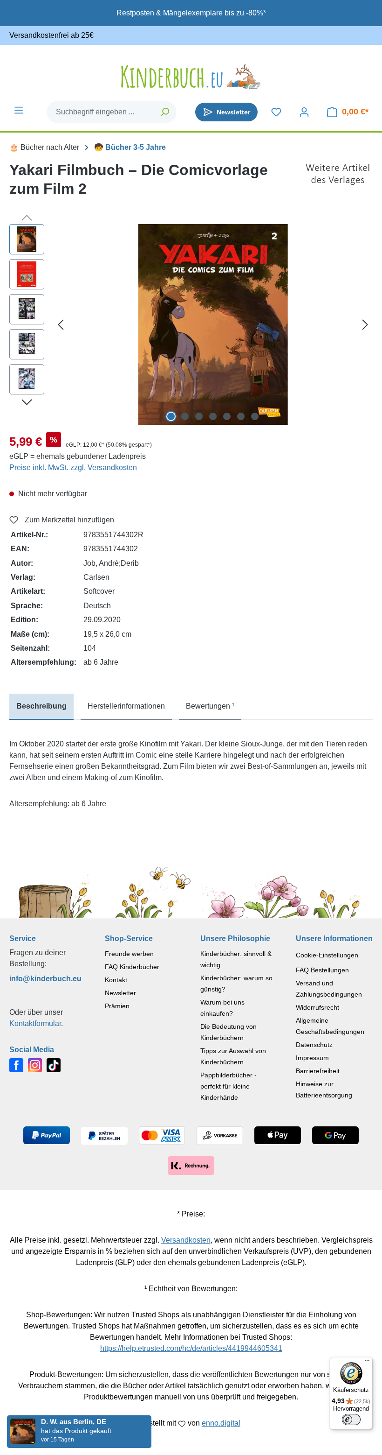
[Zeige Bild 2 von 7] (185, 416)
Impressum (312, 1057)
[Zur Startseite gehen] (191, 76)
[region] (191, 324)
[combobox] (100, 112)
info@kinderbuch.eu (45, 979)
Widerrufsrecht (317, 1007)
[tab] (41, 707)
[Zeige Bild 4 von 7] (213, 416)
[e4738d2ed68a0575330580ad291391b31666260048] (213, 324)
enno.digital (221, 1423)
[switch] (351, 1419)
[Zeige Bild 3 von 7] (199, 416)
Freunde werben (129, 953)
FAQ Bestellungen (322, 970)
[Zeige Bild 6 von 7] (241, 416)
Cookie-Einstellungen (327, 955)
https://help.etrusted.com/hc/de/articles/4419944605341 (191, 1348)
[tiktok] (54, 1064)
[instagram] (35, 1064)
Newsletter (120, 993)
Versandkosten (186, 1240)
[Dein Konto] (304, 112)
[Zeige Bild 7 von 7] (255, 416)
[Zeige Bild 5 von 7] (227, 416)
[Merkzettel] (276, 112)
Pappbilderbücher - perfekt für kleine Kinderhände (228, 1086)
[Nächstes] (365, 324)
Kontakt (116, 980)
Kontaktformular (35, 1023)
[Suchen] (165, 112)
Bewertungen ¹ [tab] (210, 706)
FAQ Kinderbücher (132, 966)
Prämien (117, 1006)
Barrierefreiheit (318, 1071)
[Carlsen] (338, 183)
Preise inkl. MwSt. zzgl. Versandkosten (73, 467)
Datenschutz (314, 1044)
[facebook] (16, 1064)
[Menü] (18, 110)
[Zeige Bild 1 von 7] (171, 416)
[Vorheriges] (61, 324)
